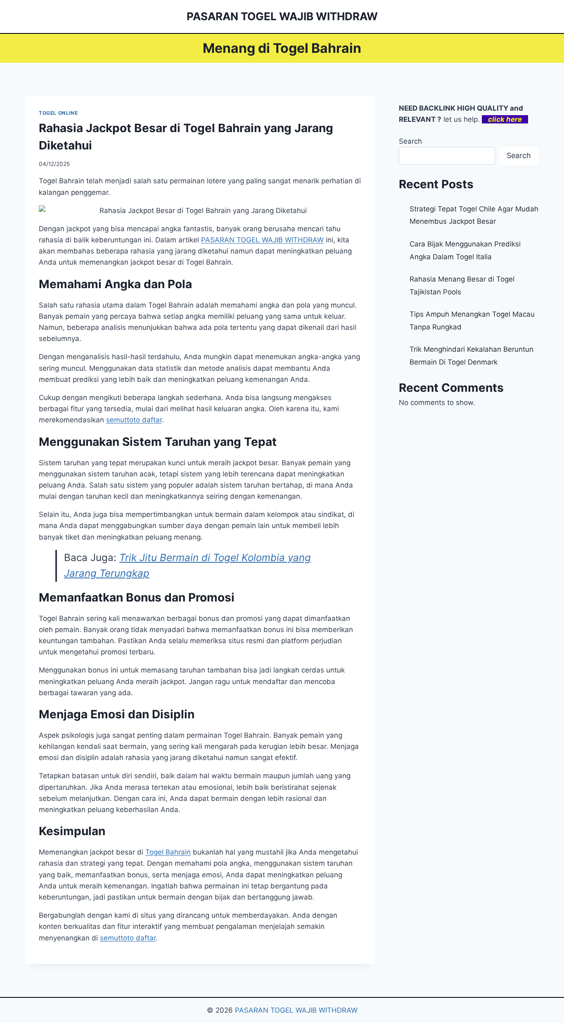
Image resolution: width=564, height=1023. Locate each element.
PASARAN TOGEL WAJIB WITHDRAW (296, 1010)
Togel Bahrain (168, 852)
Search (410, 141)
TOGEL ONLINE (58, 113)
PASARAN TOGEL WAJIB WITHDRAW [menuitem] (262, 240)
